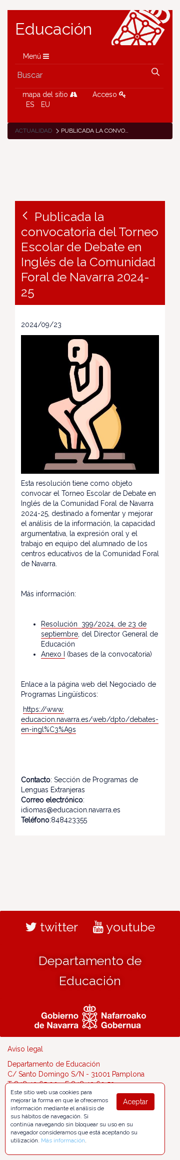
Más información (63, 1140)
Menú (33, 56)
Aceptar (135, 1102)
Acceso (105, 94)
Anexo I (53, 654)
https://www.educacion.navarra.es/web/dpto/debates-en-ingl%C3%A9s (89, 719)
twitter (57, 926)
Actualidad (33, 130)
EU (45, 104)
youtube (129, 926)
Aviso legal (25, 1049)
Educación (53, 29)
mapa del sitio (46, 94)
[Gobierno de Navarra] (90, 1015)
